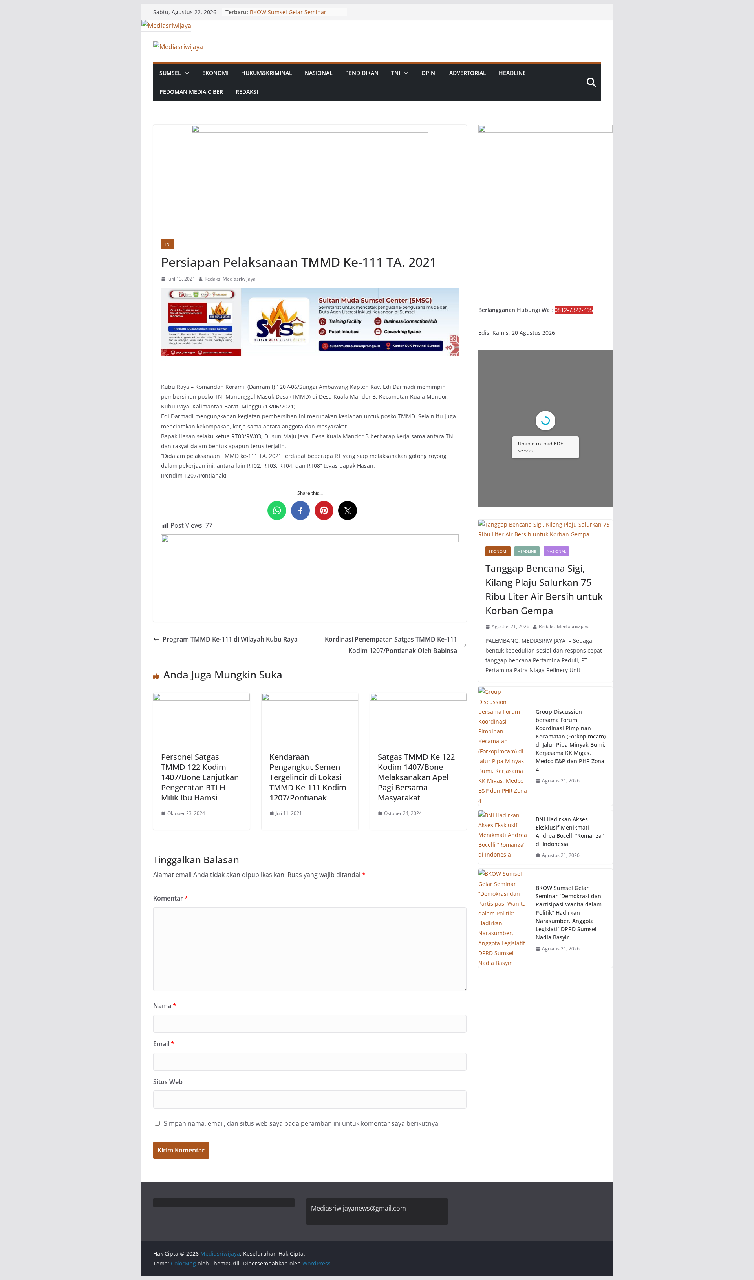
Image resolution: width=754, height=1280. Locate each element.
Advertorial (467, 73)
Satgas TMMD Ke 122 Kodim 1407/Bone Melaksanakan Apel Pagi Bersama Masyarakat (416, 777)
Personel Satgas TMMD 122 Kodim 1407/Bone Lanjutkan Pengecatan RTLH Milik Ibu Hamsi (200, 777)
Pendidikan (362, 73)
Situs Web (168, 1082)
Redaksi (247, 91)
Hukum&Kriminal (266, 73)
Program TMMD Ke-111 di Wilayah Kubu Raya (230, 639)
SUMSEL (170, 73)
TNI (395, 73)
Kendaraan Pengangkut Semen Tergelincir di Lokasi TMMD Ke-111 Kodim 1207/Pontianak (307, 777)
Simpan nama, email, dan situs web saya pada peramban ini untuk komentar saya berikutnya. (302, 1123)
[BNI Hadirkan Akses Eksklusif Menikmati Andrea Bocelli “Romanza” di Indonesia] (503, 837)
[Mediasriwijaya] (166, 25)
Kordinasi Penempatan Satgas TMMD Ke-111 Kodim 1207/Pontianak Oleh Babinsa (391, 645)
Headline (512, 73)
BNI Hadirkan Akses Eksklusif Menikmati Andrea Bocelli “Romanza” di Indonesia (570, 831)
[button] (185, 72)
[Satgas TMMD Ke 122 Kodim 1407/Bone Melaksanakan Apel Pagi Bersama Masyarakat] (418, 698)
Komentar (170, 898)
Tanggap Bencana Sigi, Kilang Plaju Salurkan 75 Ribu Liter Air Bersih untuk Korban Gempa (544, 589)
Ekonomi (215, 73)
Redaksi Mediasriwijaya (230, 278)
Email (163, 1043)
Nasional (319, 73)
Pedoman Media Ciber (191, 91)
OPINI (429, 73)
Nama (164, 1005)
